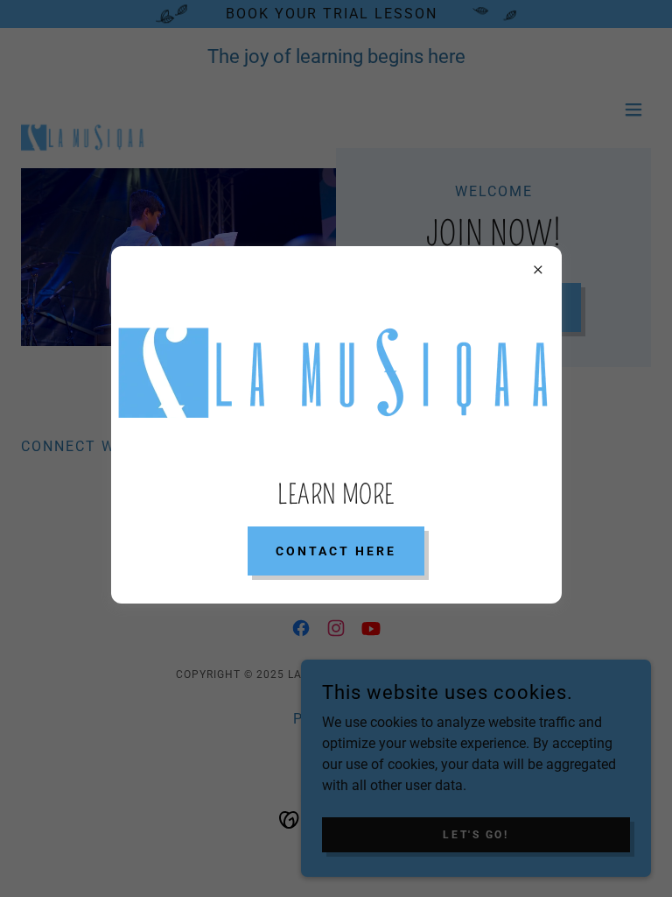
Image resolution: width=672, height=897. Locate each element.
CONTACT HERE (336, 551)
